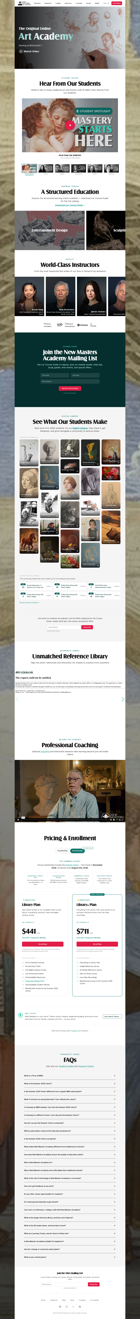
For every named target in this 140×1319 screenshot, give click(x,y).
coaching (45, 751)
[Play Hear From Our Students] (70, 125)
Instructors (48, 3)
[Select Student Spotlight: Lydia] (45, 168)
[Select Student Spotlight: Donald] (111, 168)
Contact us (74, 1031)
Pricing (88, 3)
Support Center (86, 1066)
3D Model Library (25, 671)
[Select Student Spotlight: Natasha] (78, 168)
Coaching (79, 3)
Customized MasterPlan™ (35, 981)
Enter (105, 3)
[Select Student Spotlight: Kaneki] (62, 168)
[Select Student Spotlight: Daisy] (95, 168)
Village (97, 3)
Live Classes (94, 1300)
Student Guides (66, 1066)
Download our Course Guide (69, 205)
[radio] (62, 851)
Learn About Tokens (112, 1016)
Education (37, 3)
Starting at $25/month (29, 45)
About (43, 1300)
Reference (68, 3)
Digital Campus (80, 428)
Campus (58, 3)
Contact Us (53, 1300)
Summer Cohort (72, 865)
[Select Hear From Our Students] (29, 168)
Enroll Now (117, 3)
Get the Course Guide (70, 388)
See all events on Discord (29, 602)
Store (72, 1300)
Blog (63, 1300)
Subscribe (87, 627)
